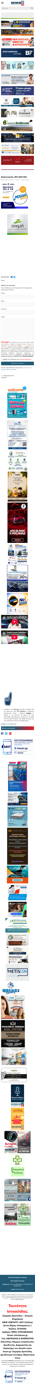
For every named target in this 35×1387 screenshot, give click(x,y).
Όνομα (3, 293)
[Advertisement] (17, 670)
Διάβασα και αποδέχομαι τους (17, 359)
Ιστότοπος (4, 309)
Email (2, 301)
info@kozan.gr (17, 1289)
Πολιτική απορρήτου (16, 345)
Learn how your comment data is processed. (16, 368)
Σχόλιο (3, 317)
